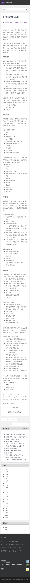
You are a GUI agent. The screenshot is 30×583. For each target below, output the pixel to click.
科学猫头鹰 (18, 22)
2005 (6, 508)
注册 (6, 527)
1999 (6, 515)
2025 (6, 472)
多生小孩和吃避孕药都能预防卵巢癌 (15, 435)
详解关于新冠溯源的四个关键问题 (14, 444)
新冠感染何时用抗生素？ (11, 448)
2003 (6, 510)
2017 (6, 490)
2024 (6, 474)
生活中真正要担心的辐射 (11, 439)
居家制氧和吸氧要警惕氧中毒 (13, 450)
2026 (6, 470)
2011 (6, 501)
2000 (6, 513)
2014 (6, 497)
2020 (6, 483)
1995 (6, 517)
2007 (6, 506)
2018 (6, 488)
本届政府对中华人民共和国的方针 (14, 455)
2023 (6, 476)
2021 (6, 481)
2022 (6, 479)
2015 (6, 495)
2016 (6, 492)
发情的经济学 (8, 453)
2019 (6, 485)
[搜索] (26, 9)
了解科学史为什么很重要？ (12, 457)
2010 (6, 504)
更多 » (25, 428)
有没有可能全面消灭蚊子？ (12, 441)
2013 (6, 499)
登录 (6, 530)
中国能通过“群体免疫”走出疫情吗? (14, 446)
